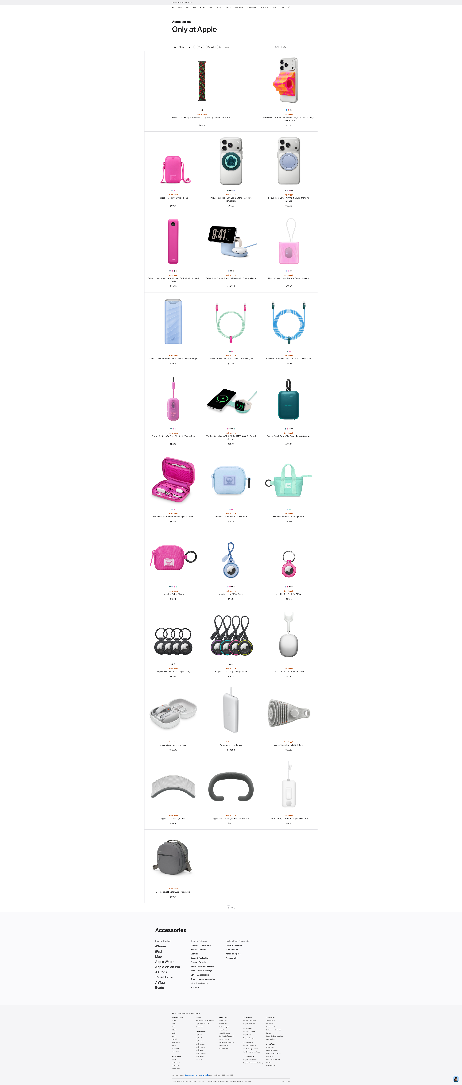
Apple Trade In (224, 1039)
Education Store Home (179, 2)
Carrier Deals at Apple (226, 1042)
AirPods (174, 1039)
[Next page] (240, 907)
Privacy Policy (212, 1081)
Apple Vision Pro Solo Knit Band (288, 745)
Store (174, 1021)
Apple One (199, 1035)
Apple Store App (224, 1033)
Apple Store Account (202, 1024)
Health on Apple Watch (250, 1049)
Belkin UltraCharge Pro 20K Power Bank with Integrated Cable (173, 279)
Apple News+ (200, 1050)
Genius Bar (223, 1024)
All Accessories (182, 1013)
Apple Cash (176, 1069)
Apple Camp (223, 1030)
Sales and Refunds (236, 1081)
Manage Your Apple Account (205, 1021)
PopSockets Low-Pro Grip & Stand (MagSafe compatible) (288, 199)
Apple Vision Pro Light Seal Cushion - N (231, 818)
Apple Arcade (200, 1044)
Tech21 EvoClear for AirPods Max (289, 671)
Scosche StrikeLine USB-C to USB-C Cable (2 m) (288, 358)
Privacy (269, 1033)
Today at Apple (224, 1027)
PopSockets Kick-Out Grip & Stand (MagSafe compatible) (231, 199)
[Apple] (173, 1013)
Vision (174, 1036)
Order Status (223, 1045)
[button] (283, 7)
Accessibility (270, 1021)
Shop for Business (249, 1024)
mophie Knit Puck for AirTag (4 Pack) (173, 671)
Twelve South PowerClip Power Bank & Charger (289, 436)
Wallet (174, 1059)
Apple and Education (249, 1032)
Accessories (176, 1048)
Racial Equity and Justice (274, 1036)
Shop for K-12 (247, 1035)
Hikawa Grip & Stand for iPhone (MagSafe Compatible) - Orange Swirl (288, 119)
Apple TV (199, 1038)
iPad (173, 1027)
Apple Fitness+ (200, 1047)
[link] (456, 1079)
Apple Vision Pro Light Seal (173, 818)
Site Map (248, 1081)
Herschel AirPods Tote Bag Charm (288, 516)
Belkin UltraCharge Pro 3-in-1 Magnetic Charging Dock (231, 278)
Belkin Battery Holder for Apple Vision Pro (289, 818)
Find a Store (223, 1021)
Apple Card (176, 1062)
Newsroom (269, 1047)
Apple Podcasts (201, 1053)
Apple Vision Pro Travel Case (173, 745)
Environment (270, 1027)
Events (268, 1062)
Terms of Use (223, 1081)
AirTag (174, 1045)
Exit (191, 2)
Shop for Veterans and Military (253, 1063)
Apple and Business (249, 1021)
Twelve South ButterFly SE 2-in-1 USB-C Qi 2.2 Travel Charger (231, 437)
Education (269, 1024)
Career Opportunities (273, 1053)
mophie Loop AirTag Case (231, 594)
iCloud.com (199, 1027)
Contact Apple (271, 1065)
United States (285, 1081)
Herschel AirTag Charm (173, 594)
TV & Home (176, 1042)
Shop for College (248, 1038)
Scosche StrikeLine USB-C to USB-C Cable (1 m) (231, 358)
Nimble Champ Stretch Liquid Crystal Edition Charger (173, 358)
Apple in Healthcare (249, 1046)
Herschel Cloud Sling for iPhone (173, 198)
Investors (269, 1056)
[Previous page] (222, 907)
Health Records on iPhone (251, 1052)
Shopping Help (224, 1048)
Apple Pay (175, 1065)
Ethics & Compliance (273, 1059)
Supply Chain (270, 1039)
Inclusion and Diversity (273, 1030)
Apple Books (200, 1056)
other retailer (204, 1075)
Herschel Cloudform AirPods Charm (231, 516)
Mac (173, 1024)
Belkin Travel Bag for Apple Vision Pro (173, 892)
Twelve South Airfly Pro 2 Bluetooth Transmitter (173, 436)
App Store (199, 1059)
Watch (174, 1033)
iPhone (174, 1030)
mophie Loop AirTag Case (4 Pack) (231, 671)
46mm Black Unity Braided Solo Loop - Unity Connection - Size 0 (202, 117)
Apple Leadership (272, 1050)
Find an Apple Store (191, 1075)
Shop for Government (250, 1060)
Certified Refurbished (226, 1036)
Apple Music (200, 1041)
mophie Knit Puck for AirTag (288, 594)
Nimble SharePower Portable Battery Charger (288, 278)
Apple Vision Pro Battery (231, 745)
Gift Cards (175, 1051)
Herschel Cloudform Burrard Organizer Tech (173, 516)
